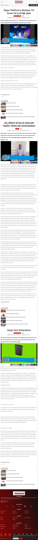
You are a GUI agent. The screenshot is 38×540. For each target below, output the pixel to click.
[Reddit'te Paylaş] (16, 45)
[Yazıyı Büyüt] (36, 45)
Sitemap (36, 535)
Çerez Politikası (16, 517)
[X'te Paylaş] (20, 45)
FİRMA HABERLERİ (16, 524)
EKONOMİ (2, 524)
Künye (2, 519)
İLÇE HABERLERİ (3, 526)
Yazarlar (1, 535)
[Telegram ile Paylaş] (14, 45)
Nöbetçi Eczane (3, 511)
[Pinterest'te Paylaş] (11, 45)
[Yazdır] (30, 45)
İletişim (14, 519)
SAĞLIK (27, 526)
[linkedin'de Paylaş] (23, 45)
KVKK (2, 517)
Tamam (21, 538)
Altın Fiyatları (15, 512)
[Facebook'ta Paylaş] (18, 45)
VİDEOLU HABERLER (28, 528)
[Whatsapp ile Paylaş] (25, 45)
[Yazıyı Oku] (32, 45)
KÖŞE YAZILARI (16, 526)
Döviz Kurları (27, 512)
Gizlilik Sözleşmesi (28, 517)
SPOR (14, 528)
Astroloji (2, 512)
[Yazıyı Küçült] (34, 45)
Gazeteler (15, 511)
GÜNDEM (27, 524)
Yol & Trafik (27, 511)
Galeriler (9, 535)
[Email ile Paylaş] (27, 45)
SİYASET (2, 528)
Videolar (5, 535)
